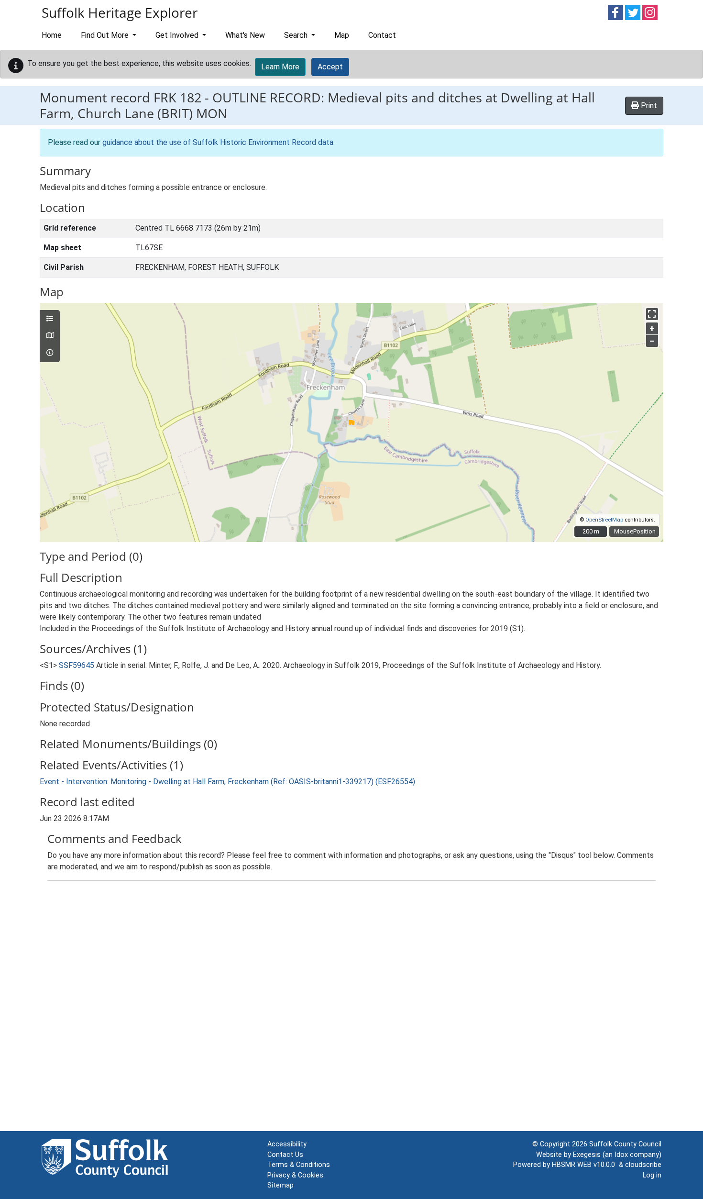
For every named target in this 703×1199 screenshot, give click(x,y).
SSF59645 (76, 665)
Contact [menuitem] (382, 35)
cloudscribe (643, 1165)
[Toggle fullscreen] (652, 314)
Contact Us (285, 1155)
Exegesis (587, 1155)
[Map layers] (49, 319)
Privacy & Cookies (295, 1175)
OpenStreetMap (604, 520)
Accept (330, 66)
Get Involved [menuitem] (177, 35)
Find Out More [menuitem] (106, 35)
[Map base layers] (49, 335)
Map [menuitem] (341, 35)
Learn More (280, 66)
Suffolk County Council (625, 1144)
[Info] (49, 353)
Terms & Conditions (298, 1165)
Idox (621, 1155)
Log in (652, 1175)
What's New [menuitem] (245, 35)
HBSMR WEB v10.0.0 (585, 1165)
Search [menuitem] (296, 35)
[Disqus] (351, 1008)
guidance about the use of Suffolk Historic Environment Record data (217, 142)
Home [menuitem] (52, 35)
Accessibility (287, 1144)
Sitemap (280, 1185)
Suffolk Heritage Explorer (120, 12)
